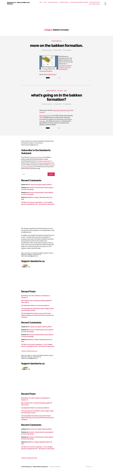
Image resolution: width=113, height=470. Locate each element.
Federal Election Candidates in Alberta (79, 2)
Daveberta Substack (53, 2)
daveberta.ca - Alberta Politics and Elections (18, 3)
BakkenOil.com (51, 74)
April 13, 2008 (58, 50)
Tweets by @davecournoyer (29, 351)
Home (40, 2)
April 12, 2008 (58, 104)
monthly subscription (44, 161)
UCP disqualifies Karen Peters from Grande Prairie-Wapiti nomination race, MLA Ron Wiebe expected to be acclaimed (37, 315)
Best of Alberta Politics (94, 4)
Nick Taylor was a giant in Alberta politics (39, 184)
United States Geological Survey (62, 110)
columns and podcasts (36, 157)
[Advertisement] (56, 20)
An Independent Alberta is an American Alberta (35, 305)
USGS (65, 90)
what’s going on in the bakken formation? (56, 97)
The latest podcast (44, 115)
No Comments (68, 50)
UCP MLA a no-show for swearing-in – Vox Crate (35, 202)
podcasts (41, 112)
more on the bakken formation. (56, 45)
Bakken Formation (56, 41)
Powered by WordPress (55, 466)
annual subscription (45, 163)
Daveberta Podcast (64, 2)
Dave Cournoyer (48, 50)
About (45, 2)
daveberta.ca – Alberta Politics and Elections (36, 466)
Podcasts (60, 90)
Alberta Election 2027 (95, 2)
